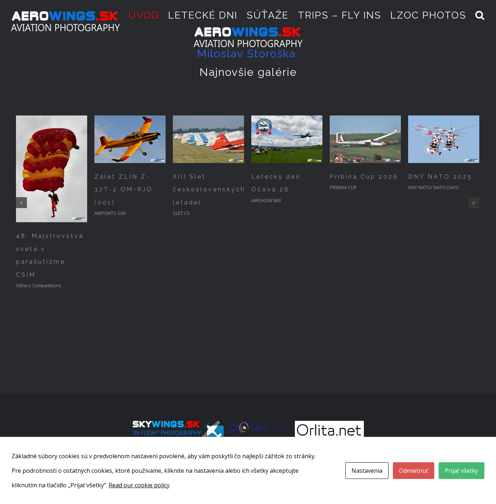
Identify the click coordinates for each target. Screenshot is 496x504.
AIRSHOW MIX (266, 200)
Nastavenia (366, 471)
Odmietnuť (413, 471)
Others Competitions (38, 285)
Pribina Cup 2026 (364, 176)
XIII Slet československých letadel (209, 189)
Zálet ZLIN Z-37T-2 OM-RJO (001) (123, 189)
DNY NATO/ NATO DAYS (433, 187)
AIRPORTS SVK (110, 213)
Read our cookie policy (139, 485)
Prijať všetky (461, 471)
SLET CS (181, 213)
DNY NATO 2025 (440, 176)
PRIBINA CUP (343, 187)
